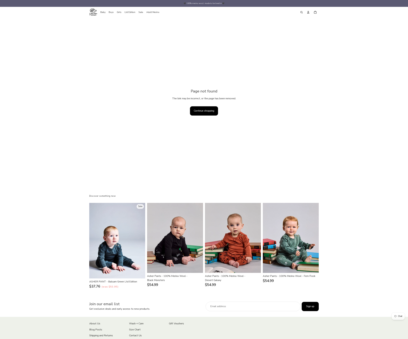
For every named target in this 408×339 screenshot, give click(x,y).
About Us (94, 323)
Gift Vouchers (176, 323)
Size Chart (135, 329)
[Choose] (140, 273)
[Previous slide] (94, 240)
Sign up (310, 306)
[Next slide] (140, 240)
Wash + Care (136, 323)
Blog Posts (95, 329)
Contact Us (135, 335)
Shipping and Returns (101, 335)
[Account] (308, 12)
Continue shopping (204, 111)
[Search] (301, 12)
